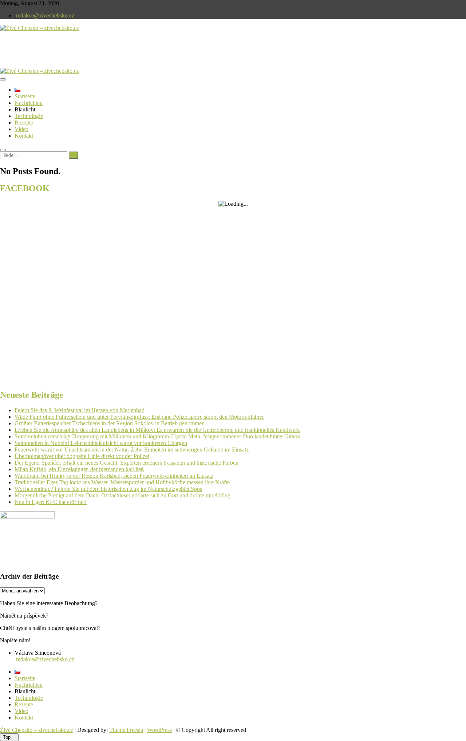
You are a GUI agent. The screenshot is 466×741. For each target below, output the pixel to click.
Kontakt (24, 136)
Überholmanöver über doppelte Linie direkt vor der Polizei (82, 456)
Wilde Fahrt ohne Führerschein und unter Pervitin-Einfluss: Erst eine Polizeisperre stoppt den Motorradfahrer (139, 417)
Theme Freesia (126, 730)
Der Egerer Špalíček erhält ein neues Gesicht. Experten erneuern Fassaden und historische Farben (126, 463)
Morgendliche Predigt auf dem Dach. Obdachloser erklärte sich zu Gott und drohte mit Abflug (122, 495)
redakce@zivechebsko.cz (44, 15)
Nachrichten (29, 103)
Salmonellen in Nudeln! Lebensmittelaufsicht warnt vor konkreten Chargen (101, 443)
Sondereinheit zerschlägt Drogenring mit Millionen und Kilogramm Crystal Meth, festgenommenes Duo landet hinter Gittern (157, 436)
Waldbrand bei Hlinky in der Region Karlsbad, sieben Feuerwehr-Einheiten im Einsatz (114, 476)
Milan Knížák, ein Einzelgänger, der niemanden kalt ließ (79, 469)
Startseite (25, 96)
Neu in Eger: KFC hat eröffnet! (51, 502)
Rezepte (24, 122)
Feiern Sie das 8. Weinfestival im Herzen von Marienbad (80, 410)
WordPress (159, 730)
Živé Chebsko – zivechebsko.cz (36, 730)
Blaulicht (25, 109)
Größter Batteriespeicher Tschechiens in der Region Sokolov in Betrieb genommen (110, 423)
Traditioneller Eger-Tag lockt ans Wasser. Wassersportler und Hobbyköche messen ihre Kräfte (122, 482)
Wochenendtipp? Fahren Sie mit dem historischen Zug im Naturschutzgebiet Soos (108, 489)
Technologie (29, 116)
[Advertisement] (85, 55)
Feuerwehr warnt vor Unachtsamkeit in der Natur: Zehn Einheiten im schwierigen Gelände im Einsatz (132, 449)
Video (21, 129)
